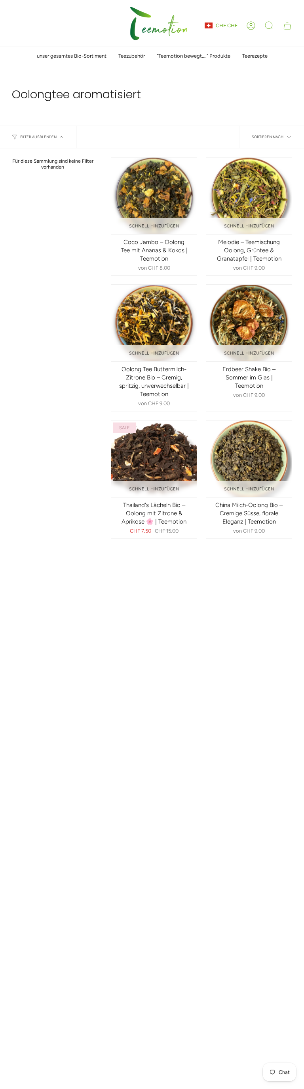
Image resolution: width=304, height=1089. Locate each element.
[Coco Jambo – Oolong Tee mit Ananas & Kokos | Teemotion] (154, 196)
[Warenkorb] (287, 25)
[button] (269, 25)
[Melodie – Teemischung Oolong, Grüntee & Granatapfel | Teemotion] (249, 196)
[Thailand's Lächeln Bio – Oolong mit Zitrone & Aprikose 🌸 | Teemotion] (154, 459)
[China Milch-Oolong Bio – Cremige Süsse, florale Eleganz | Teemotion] (249, 459)
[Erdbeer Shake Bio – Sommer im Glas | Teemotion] (249, 323)
